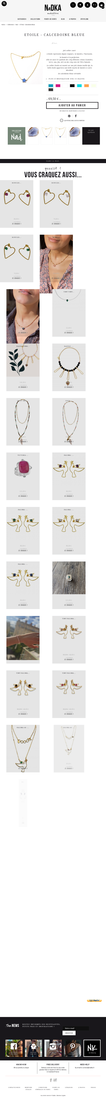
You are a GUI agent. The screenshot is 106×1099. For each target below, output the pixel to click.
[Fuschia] (58, 85)
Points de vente (50, 19)
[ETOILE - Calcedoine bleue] (33, 135)
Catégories (22, 19)
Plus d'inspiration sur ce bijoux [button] (66, 79)
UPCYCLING (84, 19)
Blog (63, 19)
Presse (93, 1087)
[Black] (72, 85)
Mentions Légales (61, 1095)
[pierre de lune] (93, 85)
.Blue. (54, 43)
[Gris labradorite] (51, 89)
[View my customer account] (87, 5)
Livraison (68, 1087)
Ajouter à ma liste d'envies (74, 120)
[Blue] (51, 85)
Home (3, 24)
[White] (65, 85)
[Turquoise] (79, 85)
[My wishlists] (80, 5)
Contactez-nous (14, 1087)
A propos (72, 19)
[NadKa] (53, 9)
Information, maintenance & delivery (72, 111)
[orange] (86, 85)
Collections (35, 19)
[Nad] (16, 136)
